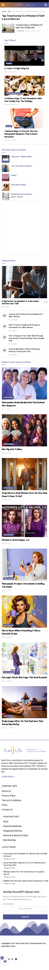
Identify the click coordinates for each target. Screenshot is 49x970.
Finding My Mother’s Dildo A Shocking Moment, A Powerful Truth (24, 350)
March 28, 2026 (7, 637)
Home (4, 11)
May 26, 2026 (7, 453)
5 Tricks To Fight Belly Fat (16, 68)
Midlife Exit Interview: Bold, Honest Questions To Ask (26, 881)
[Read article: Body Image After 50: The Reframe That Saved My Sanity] (24, 702)
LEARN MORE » (8, 776)
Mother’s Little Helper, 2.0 (15, 539)
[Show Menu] (3, 5)
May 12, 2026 (7, 499)
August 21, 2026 (10, 859)
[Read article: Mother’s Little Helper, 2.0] (24, 521)
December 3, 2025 (11, 71)
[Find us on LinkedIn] (9, 959)
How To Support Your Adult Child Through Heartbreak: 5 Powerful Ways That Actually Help (26, 338)
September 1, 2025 (11, 104)
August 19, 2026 (10, 877)
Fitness (9, 63)
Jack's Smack (8, 397)
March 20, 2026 (7, 681)
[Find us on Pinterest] (16, 959)
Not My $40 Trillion (12, 449)
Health (8, 126)
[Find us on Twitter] (12, 959)
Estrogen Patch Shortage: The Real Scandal (24, 677)
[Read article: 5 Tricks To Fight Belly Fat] (24, 56)
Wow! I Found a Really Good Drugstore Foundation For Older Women (24, 326)
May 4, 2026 (6, 543)
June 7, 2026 (7, 409)
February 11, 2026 (8, 727)
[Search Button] (45, 5)
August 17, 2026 (10, 883)
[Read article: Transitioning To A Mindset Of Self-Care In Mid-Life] (8, 28)
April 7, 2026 (7, 590)
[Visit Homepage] (24, 4)
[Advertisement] (24, 229)
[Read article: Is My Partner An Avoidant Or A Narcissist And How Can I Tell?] (24, 282)
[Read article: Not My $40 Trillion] (24, 430)
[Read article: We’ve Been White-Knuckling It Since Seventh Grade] (24, 611)
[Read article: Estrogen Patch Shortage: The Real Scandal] (24, 658)
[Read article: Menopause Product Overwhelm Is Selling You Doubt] (24, 565)
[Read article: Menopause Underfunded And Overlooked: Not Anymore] (24, 383)
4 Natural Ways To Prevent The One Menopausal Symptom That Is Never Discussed (21, 134)
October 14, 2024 (31, 31)
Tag (9, 11)
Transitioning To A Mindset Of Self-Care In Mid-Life (29, 11)
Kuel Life (21, 31)
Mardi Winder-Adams (14, 93)
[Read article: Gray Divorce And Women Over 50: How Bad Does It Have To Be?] (24, 474)
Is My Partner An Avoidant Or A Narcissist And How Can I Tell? (20, 302)
